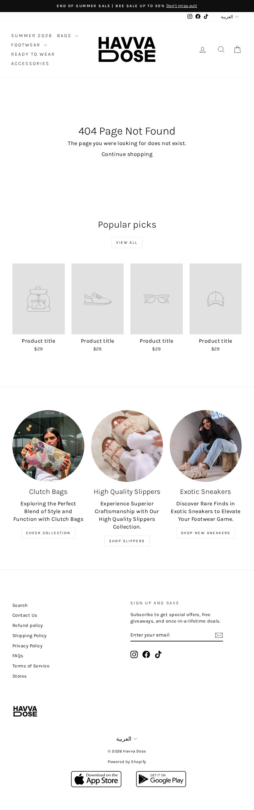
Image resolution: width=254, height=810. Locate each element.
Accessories (30, 63)
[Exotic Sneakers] (206, 446)
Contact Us (24, 615)
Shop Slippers (127, 541)
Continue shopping (127, 154)
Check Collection (48, 533)
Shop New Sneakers (205, 533)
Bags (65, 35)
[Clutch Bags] (48, 446)
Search (20, 605)
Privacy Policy (27, 646)
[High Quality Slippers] (127, 446)
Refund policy (27, 625)
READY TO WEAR (33, 54)
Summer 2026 (31, 35)
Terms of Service (31, 666)
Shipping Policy (29, 635)
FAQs (18, 655)
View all (127, 242)
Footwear (26, 45)
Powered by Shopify (127, 761)
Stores (19, 676)
